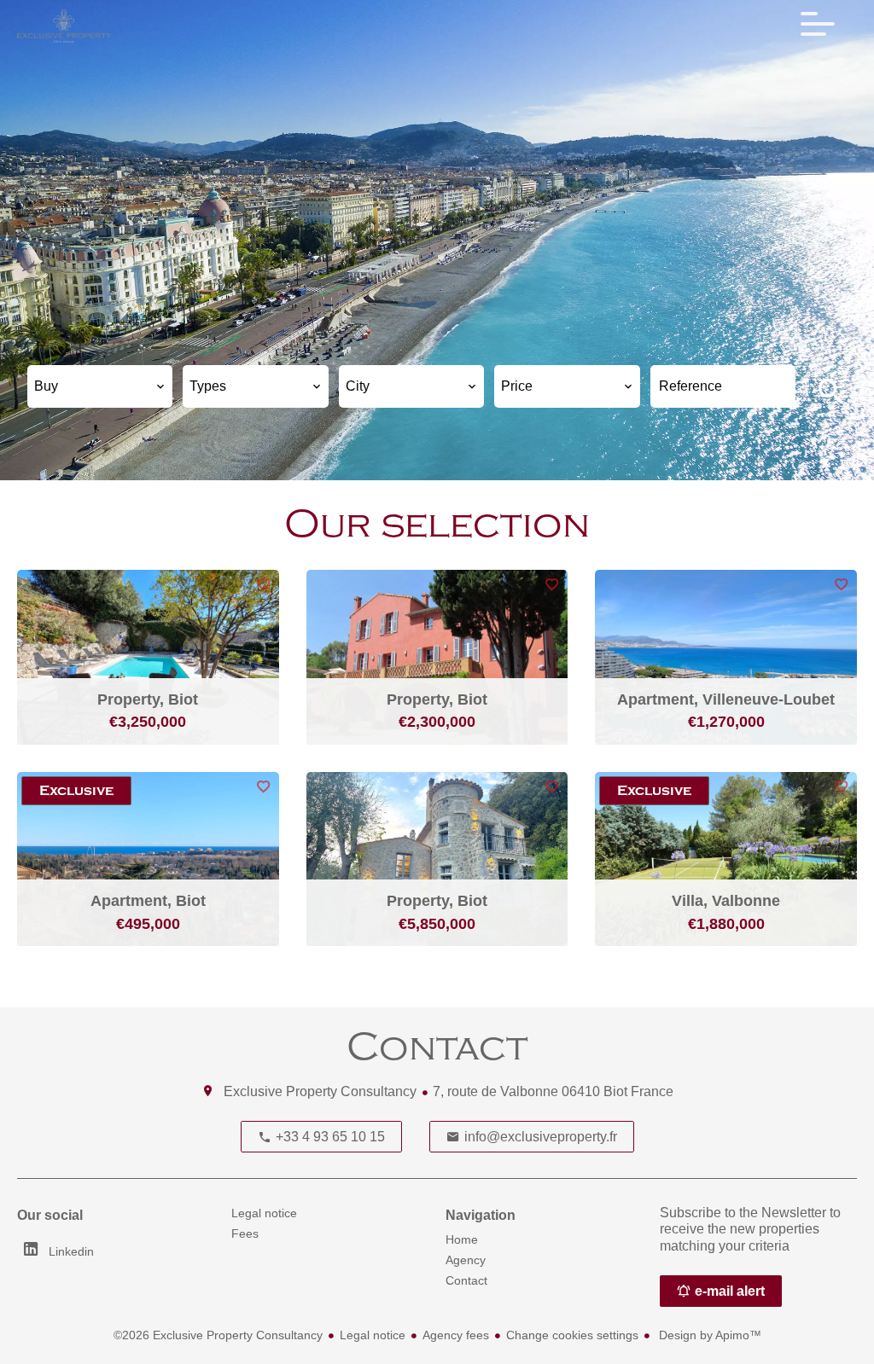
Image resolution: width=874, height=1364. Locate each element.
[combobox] (99, 386)
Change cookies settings (572, 1335)
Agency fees (455, 1335)
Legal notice (372, 1335)
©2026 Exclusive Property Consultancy (218, 1335)
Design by (708, 1335)
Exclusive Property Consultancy (320, 1091)
